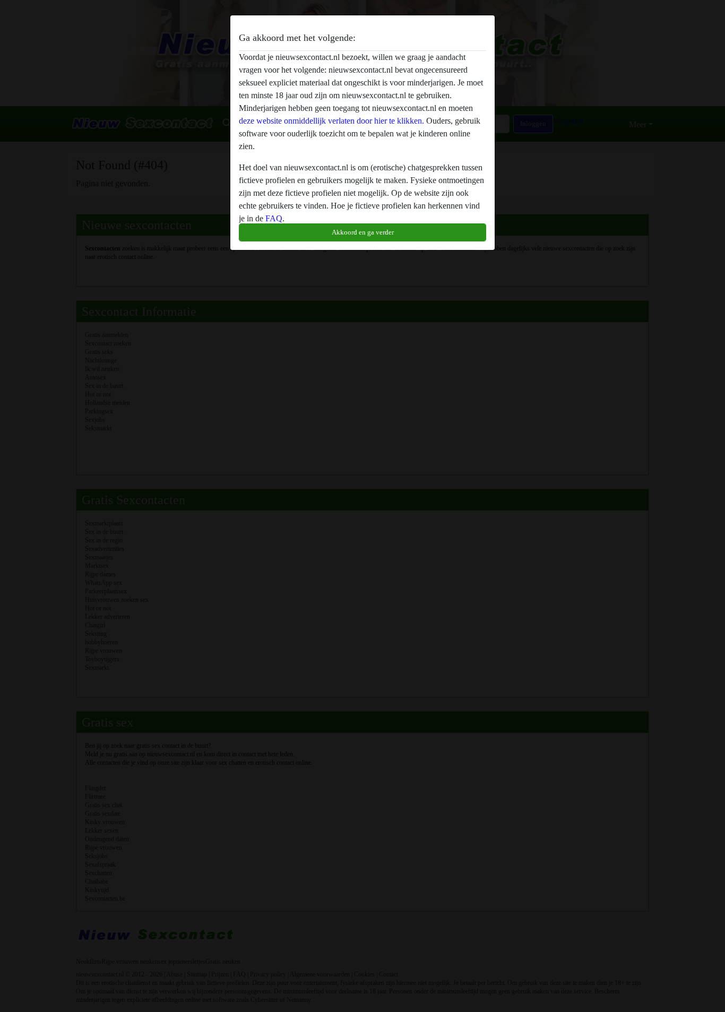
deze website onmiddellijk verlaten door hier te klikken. (331, 120)
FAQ (273, 218)
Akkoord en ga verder (363, 232)
